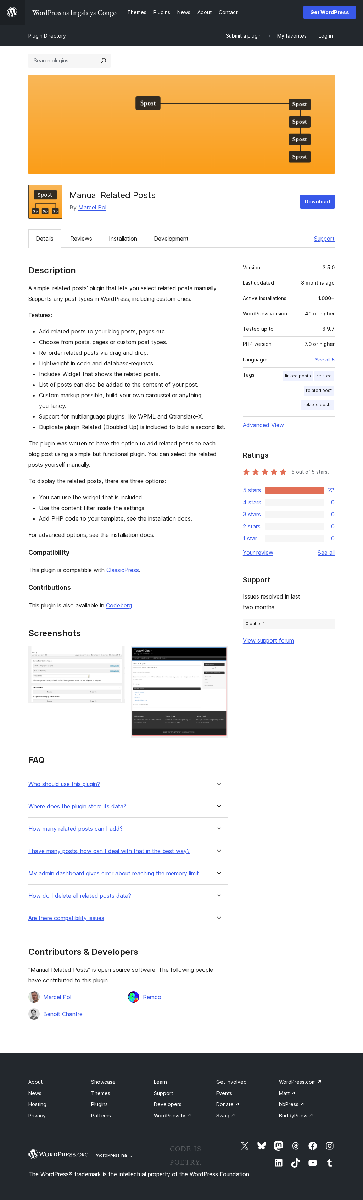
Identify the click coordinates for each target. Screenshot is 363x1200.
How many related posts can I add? (75, 828)
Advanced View (263, 424)
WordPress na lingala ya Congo (131, 1155)
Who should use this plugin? (64, 784)
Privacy (37, 1115)
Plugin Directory (47, 36)
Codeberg (119, 605)
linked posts (298, 375)
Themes (100, 1093)
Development (171, 238)
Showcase (103, 1082)
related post (319, 390)
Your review (258, 552)
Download (317, 201)
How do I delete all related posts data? (79, 895)
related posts (317, 404)
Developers (168, 1104)
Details (45, 238)
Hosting (37, 1104)
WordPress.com (300, 1082)
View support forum (268, 640)
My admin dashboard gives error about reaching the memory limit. (114, 873)
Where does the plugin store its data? (77, 806)
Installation (123, 238)
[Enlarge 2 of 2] (218, 655)
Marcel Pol (92, 207)
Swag (225, 1115)
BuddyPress (296, 1115)
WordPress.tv (172, 1115)
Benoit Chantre (63, 1013)
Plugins (99, 1104)
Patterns (101, 1115)
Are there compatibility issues (66, 918)
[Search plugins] (103, 61)
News (34, 1093)
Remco (152, 996)
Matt (287, 1093)
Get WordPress (329, 12)
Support (324, 238)
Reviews (81, 238)
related (324, 375)
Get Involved (231, 1082)
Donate (228, 1104)
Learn (160, 1082)
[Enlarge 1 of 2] (115, 655)
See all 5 (325, 360)
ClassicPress (122, 569)
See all (326, 552)
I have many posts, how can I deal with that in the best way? (109, 851)
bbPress (292, 1104)
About (35, 1082)
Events (224, 1093)
